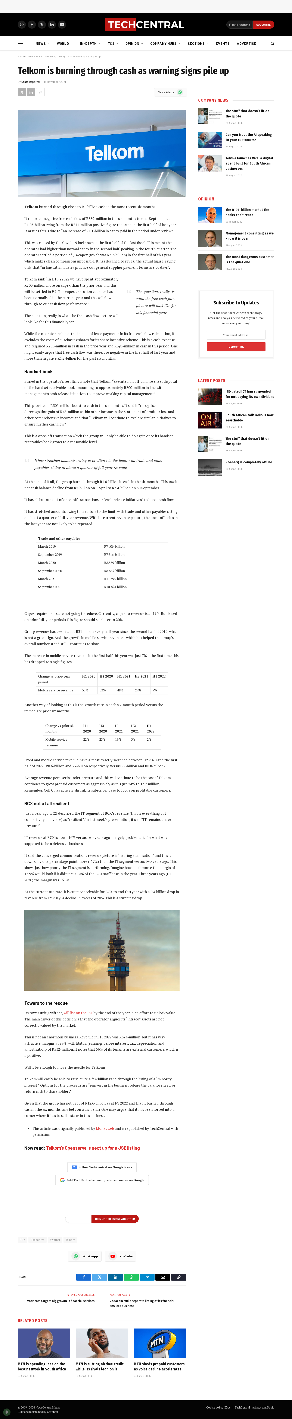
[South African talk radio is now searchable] (210, 420)
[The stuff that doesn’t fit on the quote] (210, 116)
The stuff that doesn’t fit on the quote (247, 113)
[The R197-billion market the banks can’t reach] (210, 215)
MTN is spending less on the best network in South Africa (42, 1367)
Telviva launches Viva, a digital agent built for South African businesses (249, 163)
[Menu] (20, 43)
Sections (196, 43)
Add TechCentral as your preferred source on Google (105, 1180)
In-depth (88, 43)
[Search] (272, 43)
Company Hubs (163, 43)
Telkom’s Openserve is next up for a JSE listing (93, 1148)
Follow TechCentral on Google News (105, 1167)
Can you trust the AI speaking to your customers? (249, 137)
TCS (111, 43)
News (41, 43)
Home (21, 56)
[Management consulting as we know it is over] (210, 238)
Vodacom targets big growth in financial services (60, 1301)
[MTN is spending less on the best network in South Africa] (44, 1343)
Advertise (246, 43)
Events (223, 43)
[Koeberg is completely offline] (210, 467)
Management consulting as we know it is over (250, 236)
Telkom (70, 1239)
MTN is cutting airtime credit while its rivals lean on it (100, 1367)
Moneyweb (105, 1128)
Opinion (132, 43)
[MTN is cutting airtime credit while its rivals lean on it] (102, 1343)
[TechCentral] (146, 24)
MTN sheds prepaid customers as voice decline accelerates (159, 1367)
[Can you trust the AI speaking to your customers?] (210, 140)
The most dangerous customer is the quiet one (250, 259)
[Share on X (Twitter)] (22, 92)
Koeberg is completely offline (249, 462)
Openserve (37, 1239)
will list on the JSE (78, 1012)
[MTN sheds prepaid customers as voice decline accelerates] (160, 1343)
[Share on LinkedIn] (31, 92)
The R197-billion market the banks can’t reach (247, 212)
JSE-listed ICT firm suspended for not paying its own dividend (250, 394)
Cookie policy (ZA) (218, 1407)
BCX (22, 1239)
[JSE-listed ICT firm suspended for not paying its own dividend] (210, 396)
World (63, 43)
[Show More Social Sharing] (40, 92)
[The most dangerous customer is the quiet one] (210, 262)
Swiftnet (55, 1239)
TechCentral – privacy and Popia (254, 1407)
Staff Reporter (30, 81)
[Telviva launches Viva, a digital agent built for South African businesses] (210, 163)
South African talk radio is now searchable (250, 418)
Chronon (52, 1412)
